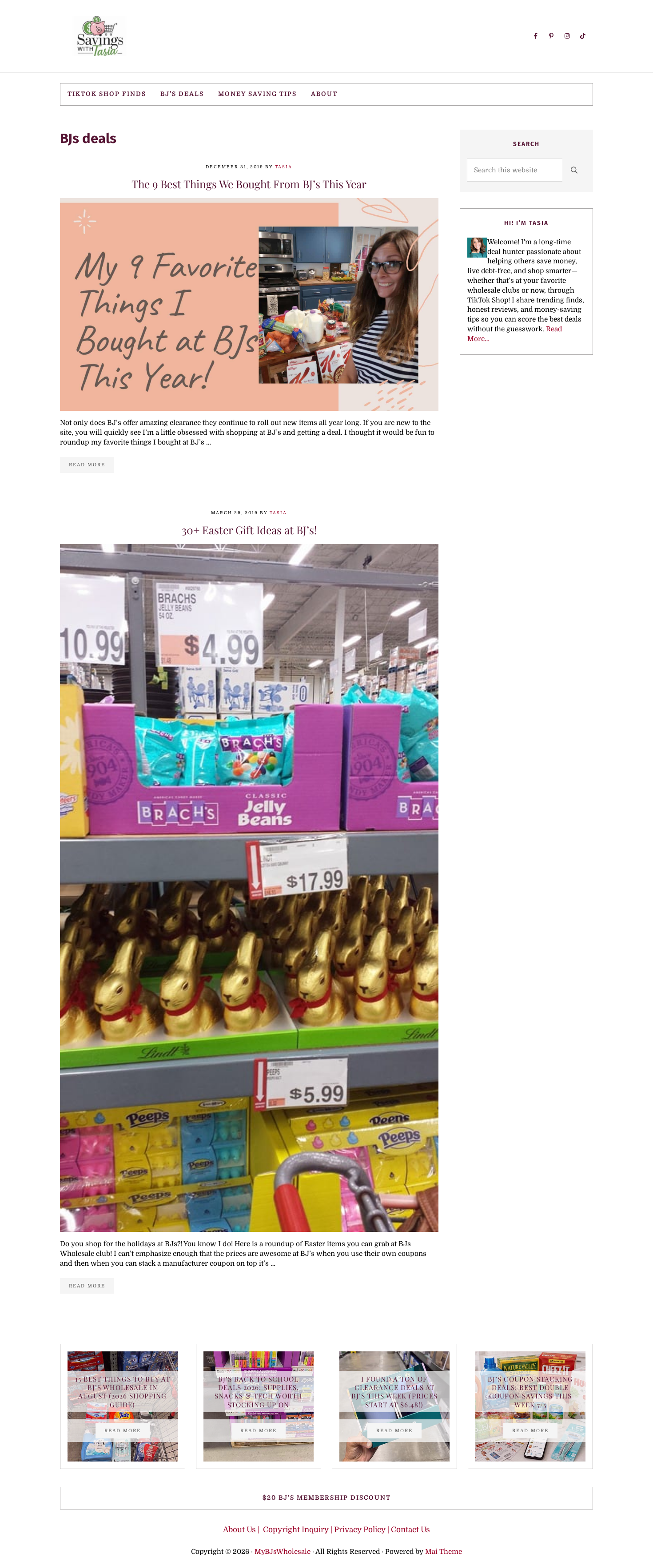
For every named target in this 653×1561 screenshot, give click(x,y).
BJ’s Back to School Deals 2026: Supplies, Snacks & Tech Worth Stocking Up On (259, 1391)
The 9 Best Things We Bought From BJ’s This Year (248, 184)
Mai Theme (443, 1552)
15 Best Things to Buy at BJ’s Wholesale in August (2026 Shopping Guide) (122, 1391)
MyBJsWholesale (283, 1552)
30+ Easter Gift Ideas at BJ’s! (249, 530)
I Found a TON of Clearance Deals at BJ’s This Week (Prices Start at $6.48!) (394, 1391)
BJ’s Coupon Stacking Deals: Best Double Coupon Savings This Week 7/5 (530, 1391)
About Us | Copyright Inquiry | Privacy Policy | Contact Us (326, 1529)
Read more (91, 465)
